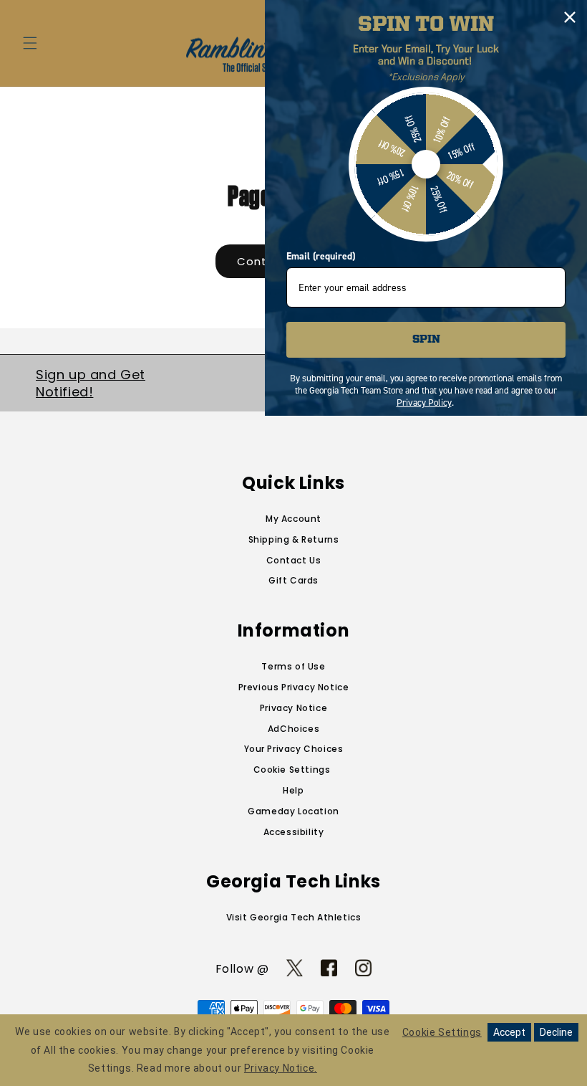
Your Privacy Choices (294, 749)
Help (293, 790)
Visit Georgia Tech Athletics (294, 917)
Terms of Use (293, 666)
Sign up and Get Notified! (90, 383)
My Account (293, 519)
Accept (509, 1032)
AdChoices (293, 729)
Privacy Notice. (280, 1068)
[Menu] (30, 43)
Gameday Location (293, 811)
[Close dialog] (569, 17)
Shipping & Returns (293, 539)
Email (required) (320, 256)
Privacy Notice (293, 708)
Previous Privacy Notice (293, 687)
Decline (556, 1032)
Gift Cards (293, 580)
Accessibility (293, 832)
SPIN (426, 340)
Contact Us (293, 560)
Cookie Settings (292, 769)
